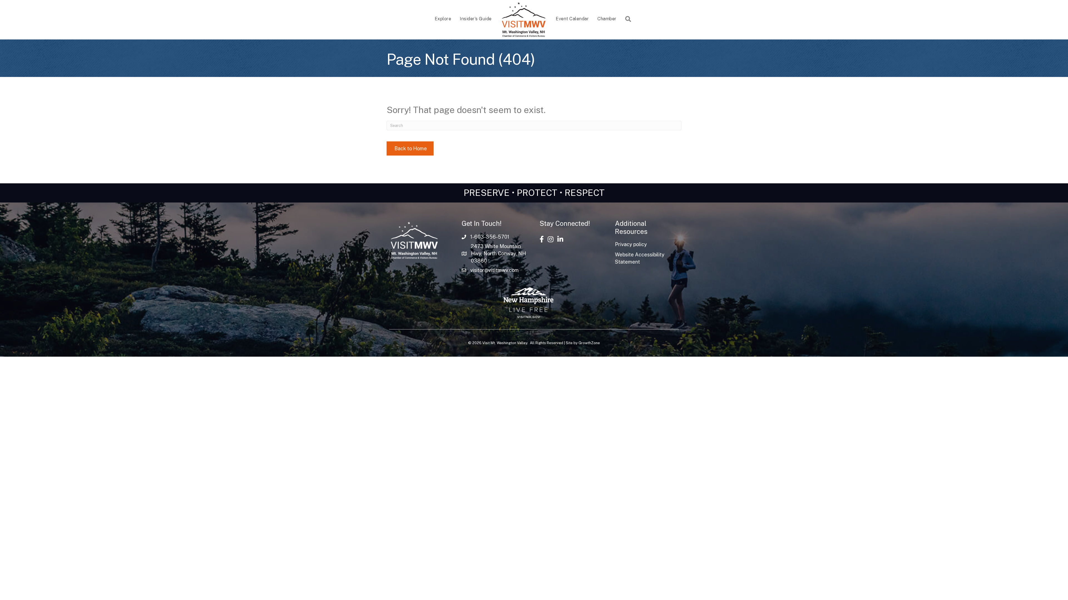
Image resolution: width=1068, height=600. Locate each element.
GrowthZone (589, 343)
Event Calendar (572, 18)
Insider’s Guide (476, 18)
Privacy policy (631, 244)
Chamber (607, 18)
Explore (443, 18)
